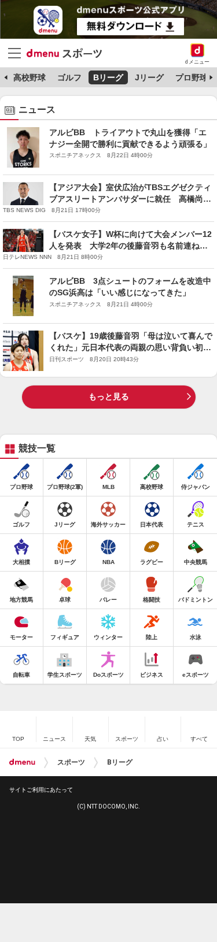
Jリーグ (149, 77)
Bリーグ (108, 77)
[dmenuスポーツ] (69, 52)
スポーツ (71, 762)
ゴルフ (69, 77)
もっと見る (109, 396)
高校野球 (29, 77)
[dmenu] (22, 762)
